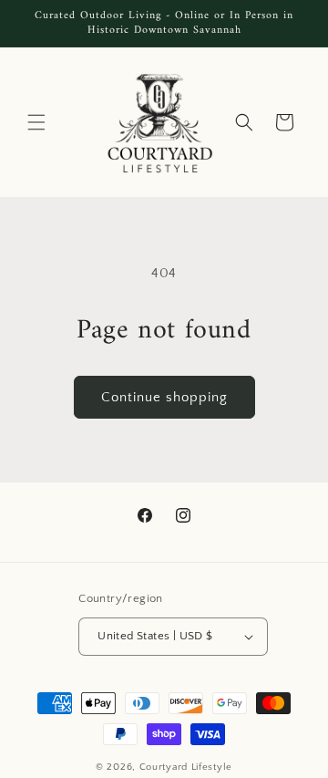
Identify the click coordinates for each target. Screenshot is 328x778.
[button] (36, 122)
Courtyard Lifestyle (185, 767)
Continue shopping (164, 397)
